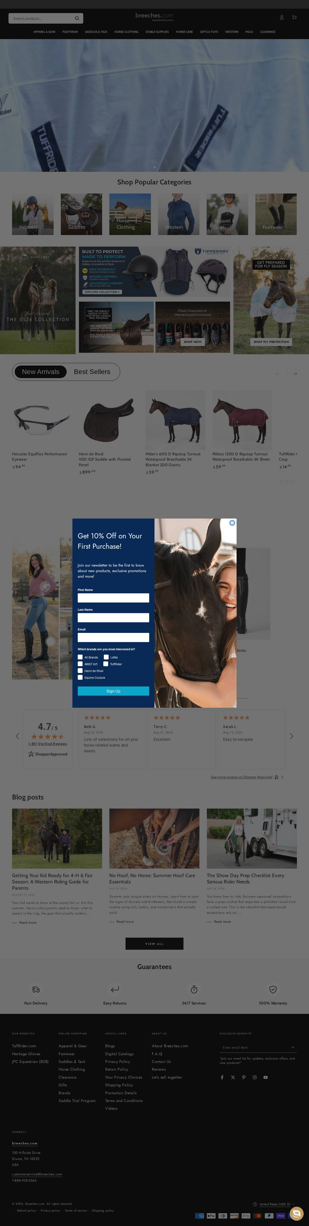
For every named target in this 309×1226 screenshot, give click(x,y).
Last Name (85, 609)
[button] (297, 1214)
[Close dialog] (232, 522)
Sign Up (113, 691)
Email (81, 629)
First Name (85, 590)
